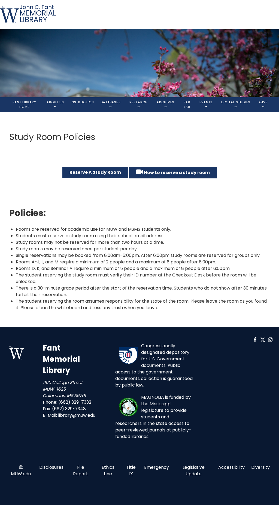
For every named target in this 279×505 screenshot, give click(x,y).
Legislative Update (194, 470)
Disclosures (51, 467)
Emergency (156, 467)
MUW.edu (21, 474)
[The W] (10, 14)
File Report (80, 470)
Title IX (131, 470)
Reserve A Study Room (95, 172)
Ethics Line (108, 470)
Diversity (260, 467)
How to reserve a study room (176, 172)
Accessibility (231, 467)
